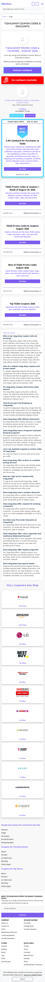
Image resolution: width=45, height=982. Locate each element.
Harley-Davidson (7, 843)
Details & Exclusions (31, 213)
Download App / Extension (33, 964)
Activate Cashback (22, 70)
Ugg (2, 955)
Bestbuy (4, 949)
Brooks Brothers (7, 839)
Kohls (3, 958)
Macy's (3, 852)
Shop (25, 961)
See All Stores (6, 961)
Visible (3, 833)
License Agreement (8, 935)
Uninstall (27, 952)
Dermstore (5, 836)
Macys (3, 952)
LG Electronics (6, 858)
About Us (4, 923)
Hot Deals (27, 923)
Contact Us (5, 926)
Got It (22, 979)
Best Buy (4, 861)
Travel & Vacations (30, 929)
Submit (22, 915)
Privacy (26, 946)
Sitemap (27, 958)
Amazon (4, 855)
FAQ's (3, 929)
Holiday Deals (28, 926)
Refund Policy (28, 955)
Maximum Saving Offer (16, 115)
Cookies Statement (8, 938)
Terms (26, 949)
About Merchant (30, 115)
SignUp (35, 4)
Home (4, 17)
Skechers (4, 830)
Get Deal (22, 169)
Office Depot (6, 864)
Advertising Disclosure (9, 932)
